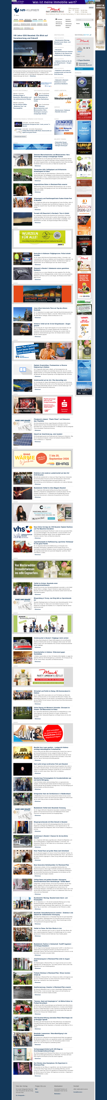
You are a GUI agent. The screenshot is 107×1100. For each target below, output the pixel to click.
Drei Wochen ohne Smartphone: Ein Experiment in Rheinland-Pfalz (50, 1064)
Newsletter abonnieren (61, 112)
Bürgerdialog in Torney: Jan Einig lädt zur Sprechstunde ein (52, 599)
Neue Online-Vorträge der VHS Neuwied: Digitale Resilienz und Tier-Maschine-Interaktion (53, 528)
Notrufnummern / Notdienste (62, 110)
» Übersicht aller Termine (20, 136)
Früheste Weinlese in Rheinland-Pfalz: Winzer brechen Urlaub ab (52, 974)
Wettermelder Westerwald (85, 65)
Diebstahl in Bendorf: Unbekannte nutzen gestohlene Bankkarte (61, 81)
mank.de (80, 68)
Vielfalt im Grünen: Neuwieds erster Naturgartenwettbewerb (46, 584)
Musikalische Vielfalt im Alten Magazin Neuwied (50, 488)
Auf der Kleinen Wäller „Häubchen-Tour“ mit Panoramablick (20, 106)
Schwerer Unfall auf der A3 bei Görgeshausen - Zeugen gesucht (63, 63)
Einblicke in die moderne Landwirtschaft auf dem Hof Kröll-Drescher (62, 72)
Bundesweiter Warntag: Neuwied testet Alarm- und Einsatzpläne (62, 42)
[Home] (14, 15)
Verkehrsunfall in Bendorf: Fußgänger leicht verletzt (51, 638)
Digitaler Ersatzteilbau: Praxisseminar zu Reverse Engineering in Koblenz (50, 366)
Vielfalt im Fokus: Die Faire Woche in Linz (48, 928)
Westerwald (18, 28)
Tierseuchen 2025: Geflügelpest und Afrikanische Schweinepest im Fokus (50, 170)
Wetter (45, 24)
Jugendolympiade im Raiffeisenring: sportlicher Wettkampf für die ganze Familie (53, 543)
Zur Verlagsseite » (20, 1095)
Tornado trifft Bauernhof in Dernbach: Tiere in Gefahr (51, 213)
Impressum (68, 25)
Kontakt (67, 27)
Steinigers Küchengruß (61, 145)
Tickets (78, 23)
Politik (21, 19)
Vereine (34, 19)
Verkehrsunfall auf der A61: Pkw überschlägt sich (50, 380)
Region (16, 19)
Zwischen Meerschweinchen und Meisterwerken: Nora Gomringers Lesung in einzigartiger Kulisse (41, 109)
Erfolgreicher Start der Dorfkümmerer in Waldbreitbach (52, 794)
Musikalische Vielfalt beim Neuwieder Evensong (50, 808)
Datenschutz (69, 23)
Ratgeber (33, 24)
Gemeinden (40, 24)
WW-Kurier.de (59, 23)
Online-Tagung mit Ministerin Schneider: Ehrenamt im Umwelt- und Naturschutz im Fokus (52, 708)
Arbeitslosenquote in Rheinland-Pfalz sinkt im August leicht (52, 960)
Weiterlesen (33, 76)
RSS (36, 1089)
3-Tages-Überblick (84, 60)
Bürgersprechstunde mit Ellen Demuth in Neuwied (50, 822)
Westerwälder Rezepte (61, 142)
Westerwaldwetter (83, 63)
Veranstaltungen (25, 24)
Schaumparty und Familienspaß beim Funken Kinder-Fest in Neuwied (53, 199)
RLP (45, 19)
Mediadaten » (57, 1093)
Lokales (16, 24)
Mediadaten (68, 21)
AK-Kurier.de (59, 22)
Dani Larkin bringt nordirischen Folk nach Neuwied (51, 764)
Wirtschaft (27, 19)
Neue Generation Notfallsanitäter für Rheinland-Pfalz (51, 865)
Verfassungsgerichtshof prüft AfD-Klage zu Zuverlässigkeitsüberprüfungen (48, 1050)
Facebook (60, 19)
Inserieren (68, 19)
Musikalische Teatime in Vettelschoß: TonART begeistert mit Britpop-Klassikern (52, 945)
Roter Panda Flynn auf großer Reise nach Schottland (51, 851)
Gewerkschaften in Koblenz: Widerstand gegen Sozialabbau (49, 653)
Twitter (37, 1092)
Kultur (40, 19)
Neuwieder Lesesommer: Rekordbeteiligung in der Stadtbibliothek (50, 1034)
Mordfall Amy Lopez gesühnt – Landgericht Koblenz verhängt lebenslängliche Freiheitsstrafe (51, 748)
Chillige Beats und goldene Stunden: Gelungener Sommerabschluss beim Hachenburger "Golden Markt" (52, 880)
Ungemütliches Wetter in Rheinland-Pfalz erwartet (50, 184)
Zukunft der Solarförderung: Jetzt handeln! (48, 434)
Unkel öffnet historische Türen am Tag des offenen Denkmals (50, 309)
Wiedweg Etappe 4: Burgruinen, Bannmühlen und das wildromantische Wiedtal (22, 97)
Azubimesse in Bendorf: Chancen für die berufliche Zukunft (51, 837)
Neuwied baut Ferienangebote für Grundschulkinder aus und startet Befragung (52, 779)
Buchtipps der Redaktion (61, 144)
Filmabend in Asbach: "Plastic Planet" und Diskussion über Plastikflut (52, 420)
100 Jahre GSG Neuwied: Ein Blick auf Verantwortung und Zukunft (30, 36)
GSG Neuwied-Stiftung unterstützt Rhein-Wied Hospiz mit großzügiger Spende (53, 1019)
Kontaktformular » (78, 1092)
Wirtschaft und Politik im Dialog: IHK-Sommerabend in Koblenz (52, 692)
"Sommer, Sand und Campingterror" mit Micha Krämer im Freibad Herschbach (53, 1002)
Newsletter (58, 25)
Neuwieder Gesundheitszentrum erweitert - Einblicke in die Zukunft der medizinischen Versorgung (53, 914)
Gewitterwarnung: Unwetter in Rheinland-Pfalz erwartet (52, 987)
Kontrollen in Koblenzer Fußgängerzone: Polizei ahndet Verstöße (52, 254)
